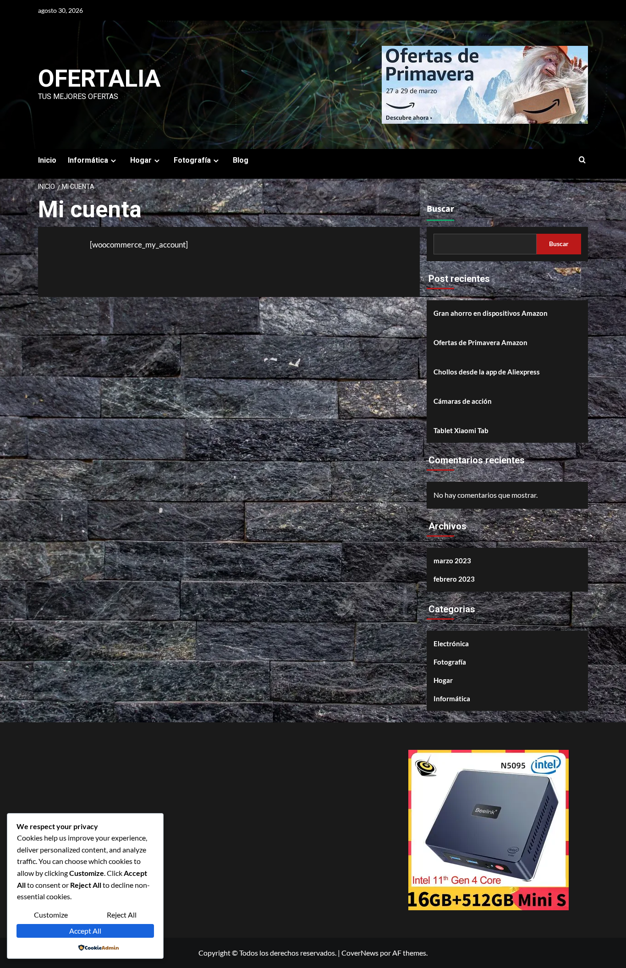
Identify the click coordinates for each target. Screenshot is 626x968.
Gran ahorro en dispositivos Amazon (491, 313)
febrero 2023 (454, 579)
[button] (582, 160)
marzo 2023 (452, 560)
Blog (240, 160)
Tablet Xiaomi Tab (461, 430)
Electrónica (451, 643)
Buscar (440, 209)
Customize (51, 914)
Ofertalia (99, 79)
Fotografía (450, 662)
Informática (452, 698)
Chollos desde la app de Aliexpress (487, 372)
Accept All (85, 930)
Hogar (443, 680)
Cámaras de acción (463, 401)
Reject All (122, 914)
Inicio (47, 160)
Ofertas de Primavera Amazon (480, 342)
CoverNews (360, 952)
